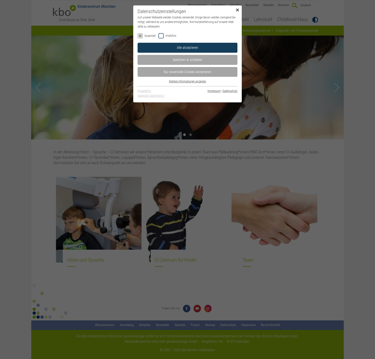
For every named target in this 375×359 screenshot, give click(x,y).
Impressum (214, 91)
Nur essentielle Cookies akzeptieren (187, 72)
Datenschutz (230, 91)
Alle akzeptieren (187, 48)
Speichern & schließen (187, 60)
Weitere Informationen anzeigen (187, 81)
